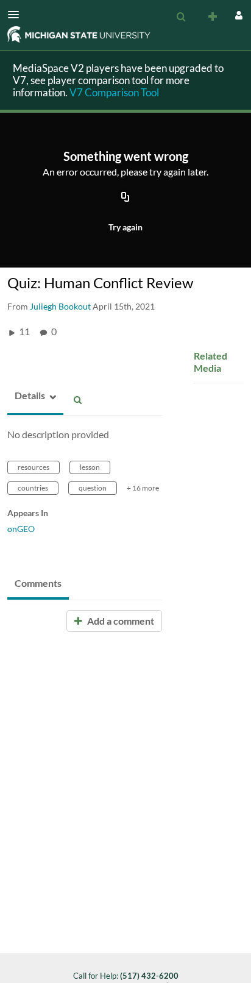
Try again (125, 227)
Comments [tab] (38, 583)
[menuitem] (181, 17)
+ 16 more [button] (143, 487)
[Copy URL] (125, 198)
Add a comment (119, 620)
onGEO (21, 528)
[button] (17, 14)
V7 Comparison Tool (114, 92)
